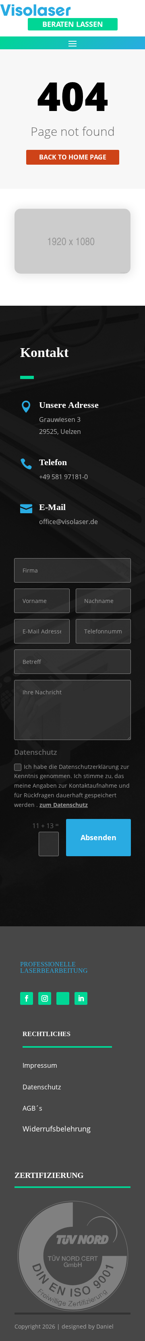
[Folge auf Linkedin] (81, 998)
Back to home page (72, 157)
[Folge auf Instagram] (44, 998)
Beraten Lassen (72, 24)
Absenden (98, 837)
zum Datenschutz (63, 805)
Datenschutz (42, 1087)
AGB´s (32, 1108)
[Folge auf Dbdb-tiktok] (62, 998)
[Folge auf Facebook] (26, 998)
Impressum (40, 1065)
